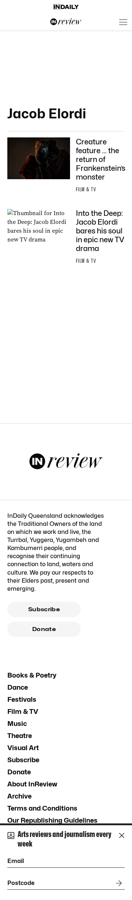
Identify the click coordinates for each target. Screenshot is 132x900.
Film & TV (22, 711)
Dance (17, 687)
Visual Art (23, 748)
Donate (44, 629)
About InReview (32, 784)
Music (17, 723)
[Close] (121, 835)
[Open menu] (123, 22)
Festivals (21, 699)
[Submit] (117, 883)
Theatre (19, 735)
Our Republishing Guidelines (52, 820)
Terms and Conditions (42, 808)
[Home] (66, 7)
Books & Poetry (31, 675)
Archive (19, 796)
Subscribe (44, 609)
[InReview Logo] (66, 22)
